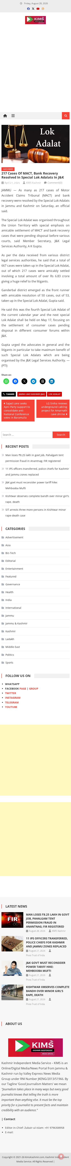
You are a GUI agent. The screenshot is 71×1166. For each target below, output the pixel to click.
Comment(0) (55, 182)
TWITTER (10, 693)
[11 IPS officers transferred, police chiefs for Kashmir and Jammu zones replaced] (12, 944)
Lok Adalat (54, 394)
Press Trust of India (35, 955)
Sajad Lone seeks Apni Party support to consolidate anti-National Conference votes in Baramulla (17, 410)
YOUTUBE (11, 707)
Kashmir (8, 169)
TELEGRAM (12, 702)
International (13, 607)
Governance (12, 584)
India (8, 600)
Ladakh (9, 639)
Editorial (10, 561)
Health (9, 592)
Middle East (12, 647)
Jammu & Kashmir (16, 623)
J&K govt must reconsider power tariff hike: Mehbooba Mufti (31, 485)
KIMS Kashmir (33, 183)
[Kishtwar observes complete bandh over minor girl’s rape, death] (12, 992)
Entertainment (14, 568)
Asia (8, 545)
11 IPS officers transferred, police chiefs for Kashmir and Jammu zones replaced (37, 471)
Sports (9, 662)
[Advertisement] (35, 81)
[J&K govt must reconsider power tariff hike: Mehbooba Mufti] (12, 968)
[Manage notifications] (61, 1156)
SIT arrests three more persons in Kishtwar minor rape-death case (35, 512)
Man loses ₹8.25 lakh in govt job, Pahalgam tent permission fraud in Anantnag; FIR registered (34, 458)
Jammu (9, 615)
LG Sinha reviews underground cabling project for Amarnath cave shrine (54, 409)
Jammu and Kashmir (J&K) (32, 394)
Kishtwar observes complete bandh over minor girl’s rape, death (37, 499)
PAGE (22, 688)
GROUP (33, 688)
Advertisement (14, 537)
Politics (9, 654)
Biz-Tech (10, 553)
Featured (10, 576)
